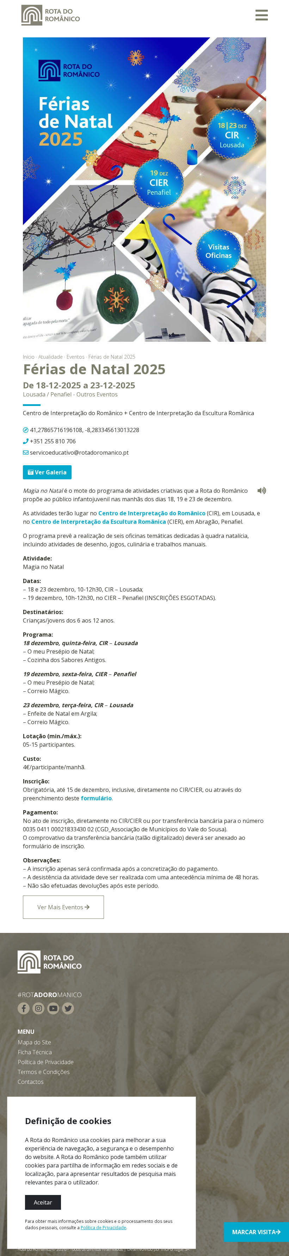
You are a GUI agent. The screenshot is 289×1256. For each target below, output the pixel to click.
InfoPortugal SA (175, 1249)
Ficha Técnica (35, 1052)
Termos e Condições (44, 1072)
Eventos (76, 356)
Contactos (31, 1082)
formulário (96, 798)
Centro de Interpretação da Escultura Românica (98, 522)
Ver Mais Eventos (61, 907)
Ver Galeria (50, 472)
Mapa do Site (34, 1042)
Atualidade (50, 356)
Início (29, 356)
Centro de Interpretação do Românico (151, 513)
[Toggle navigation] (262, 15)
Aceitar (43, 1202)
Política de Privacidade (46, 1062)
